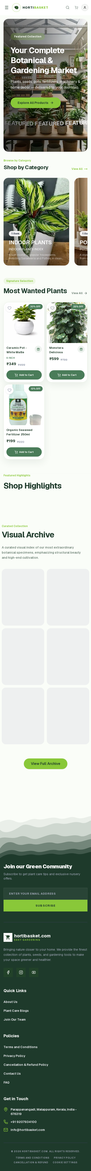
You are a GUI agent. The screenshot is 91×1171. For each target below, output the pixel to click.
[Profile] (84, 7)
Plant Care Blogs (16, 1011)
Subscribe (46, 905)
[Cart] (76, 7)
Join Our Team (15, 1020)
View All (77, 169)
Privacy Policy (14, 1056)
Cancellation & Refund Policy (26, 1065)
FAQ (6, 1082)
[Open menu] (7, 8)
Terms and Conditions (21, 1047)
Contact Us (12, 1074)
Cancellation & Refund (31, 1162)
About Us (10, 1002)
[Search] (68, 8)
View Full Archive (45, 763)
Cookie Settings (65, 1162)
